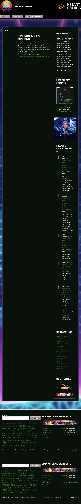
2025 (14, 424)
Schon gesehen (62, 356)
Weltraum (60, 369)
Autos (15, 426)
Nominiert (35, 433)
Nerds (21, 433)
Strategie (33, 443)
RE (36, 56)
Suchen (4, 415)
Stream (4, 445)
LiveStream (60, 346)
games (22, 428)
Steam (25, 443)
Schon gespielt (62, 359)
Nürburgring (18, 435)
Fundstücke (60, 339)
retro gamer (6, 440)
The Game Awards (14, 445)
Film (25, 56)
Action (33, 424)
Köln (32, 431)
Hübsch (11, 431)
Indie (17, 431)
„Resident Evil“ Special (32, 37)
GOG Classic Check (63, 344)
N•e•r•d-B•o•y (23, 6)
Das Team (15, 450)
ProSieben (8, 438)
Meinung (59, 349)
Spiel (47, 56)
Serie (14, 440)
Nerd (15, 433)
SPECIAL (17, 16)
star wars (17, 442)
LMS (37, 431)
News (58, 354)
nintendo (27, 433)
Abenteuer (23, 423)
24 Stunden (6, 424)
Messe (4, 433)
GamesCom (60, 341)
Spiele (7, 442)
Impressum (5, 450)
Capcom (20, 56)
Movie (32, 56)
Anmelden (75, 450)
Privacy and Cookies (28, 450)
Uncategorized (62, 366)
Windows (22, 445)
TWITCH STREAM (34, 16)
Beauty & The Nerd (63, 336)
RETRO (5, 16)
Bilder (30, 426)
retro (33, 438)
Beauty (22, 426)
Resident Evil (41, 56)
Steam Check (61, 364)
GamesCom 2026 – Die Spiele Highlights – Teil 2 (67, 165)
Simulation (20, 440)
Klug (27, 431)
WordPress (58, 450)
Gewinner (5, 431)
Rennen (26, 438)
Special (34, 54)
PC (25, 435)
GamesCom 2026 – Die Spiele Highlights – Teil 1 (67, 243)
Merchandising (62, 351)
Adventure (6, 426)
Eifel (4, 429)
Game (28, 56)
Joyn (22, 431)
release (19, 438)
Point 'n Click (32, 435)
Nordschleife (7, 435)
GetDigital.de (64, 111)
